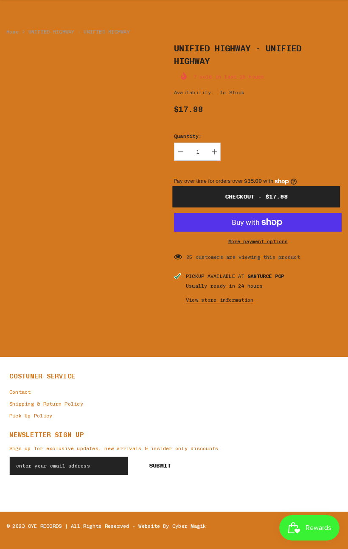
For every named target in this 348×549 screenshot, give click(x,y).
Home (12, 32)
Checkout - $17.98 (258, 196)
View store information (219, 300)
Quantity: (188, 136)
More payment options (258, 241)
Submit (160, 465)
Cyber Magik (189, 526)
